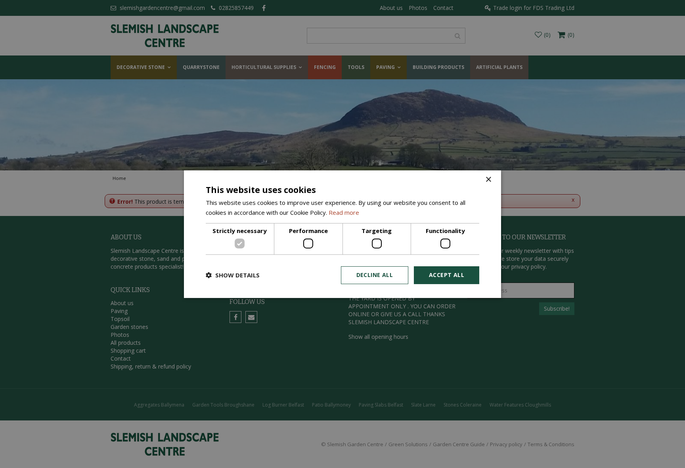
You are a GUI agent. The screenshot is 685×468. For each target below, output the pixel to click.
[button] (233, 275)
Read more (344, 212)
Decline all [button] (374, 275)
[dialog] (342, 234)
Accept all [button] (446, 275)
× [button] (488, 179)
